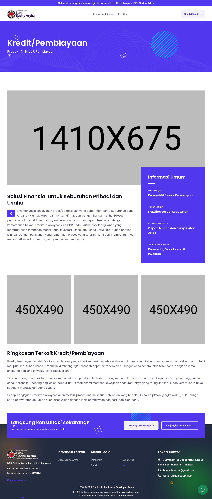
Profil (121, 14)
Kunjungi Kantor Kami (178, 425)
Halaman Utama (103, 14)
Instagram (96, 459)
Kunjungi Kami (15, 480)
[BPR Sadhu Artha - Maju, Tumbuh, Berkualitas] (202, 489)
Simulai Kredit (191, 14)
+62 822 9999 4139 (180, 475)
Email (94, 465)
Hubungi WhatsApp (139, 425)
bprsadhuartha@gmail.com (178, 470)
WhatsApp (128, 459)
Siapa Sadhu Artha (68, 459)
